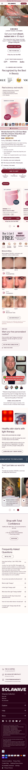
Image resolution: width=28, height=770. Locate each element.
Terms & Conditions (7, 761)
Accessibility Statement (8, 765)
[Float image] (7, 416)
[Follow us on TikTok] (20, 721)
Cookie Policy (5, 763)
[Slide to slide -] (2, 124)
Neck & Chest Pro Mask (8, 210)
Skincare (4, 698)
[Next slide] (18, 226)
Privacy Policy (16, 761)
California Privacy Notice (16, 763)
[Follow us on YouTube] (16, 721)
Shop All (4, 696)
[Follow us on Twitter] (6, 721)
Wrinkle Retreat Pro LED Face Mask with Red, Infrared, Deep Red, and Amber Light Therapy (14, 134)
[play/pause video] (4, 381)
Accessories (5, 700)
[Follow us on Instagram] (10, 721)
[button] (14, 694)
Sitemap (17, 765)
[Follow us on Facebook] (3, 721)
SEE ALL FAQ (8, 556)
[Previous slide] (10, 226)
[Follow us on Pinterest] (13, 721)
